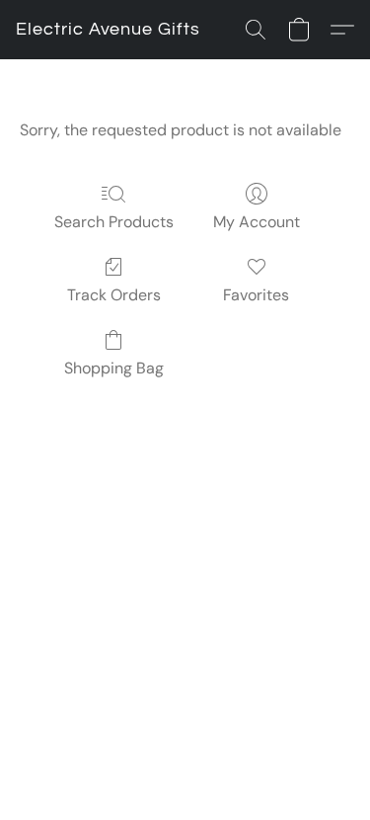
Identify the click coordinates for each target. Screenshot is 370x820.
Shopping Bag (114, 368)
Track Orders (114, 295)
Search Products (114, 221)
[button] (108, 29)
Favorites (256, 295)
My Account (256, 221)
